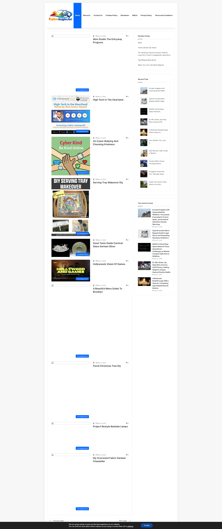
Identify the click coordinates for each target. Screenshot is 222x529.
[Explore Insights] (61, 15)
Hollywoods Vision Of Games (109, 264)
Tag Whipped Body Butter (147, 60)
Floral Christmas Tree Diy (107, 366)
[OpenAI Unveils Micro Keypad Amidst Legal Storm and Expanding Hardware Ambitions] (144, 233)
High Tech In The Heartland (108, 99)
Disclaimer (125, 15)
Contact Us (98, 15)
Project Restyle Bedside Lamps (110, 426)
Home (77, 15)
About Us (86, 15)
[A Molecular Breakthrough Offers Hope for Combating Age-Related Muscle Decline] (144, 281)
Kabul (140, 43)
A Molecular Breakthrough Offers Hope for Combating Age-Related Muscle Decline (160, 283)
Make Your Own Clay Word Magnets (151, 65)
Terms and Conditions (164, 15)
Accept (146, 525)
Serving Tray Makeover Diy (108, 182)
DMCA (134, 15)
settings (130, 526)
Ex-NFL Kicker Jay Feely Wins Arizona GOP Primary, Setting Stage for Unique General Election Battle (161, 267)
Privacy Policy (146, 15)
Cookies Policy (111, 15)
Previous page (58, 521)
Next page (123, 521)
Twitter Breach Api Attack (147, 48)
